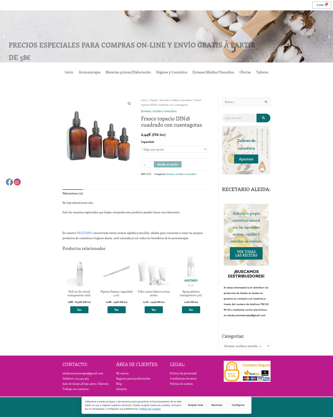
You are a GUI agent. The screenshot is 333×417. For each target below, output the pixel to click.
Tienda (153, 100)
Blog (119, 383)
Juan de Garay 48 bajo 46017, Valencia (85, 383)
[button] (4, 36)
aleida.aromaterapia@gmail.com (82, 373)
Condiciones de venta (183, 378)
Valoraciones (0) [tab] (72, 193)
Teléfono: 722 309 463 (75, 378)
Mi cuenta (122, 373)
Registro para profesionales (133, 378)
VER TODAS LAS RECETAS (246, 253)
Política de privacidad (183, 373)
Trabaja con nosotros (75, 389)
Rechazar (217, 404)
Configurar (238, 404)
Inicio (144, 100)
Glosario (121, 389)
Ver (79, 309)
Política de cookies (181, 383)
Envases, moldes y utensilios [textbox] (242, 346)
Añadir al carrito (167, 164)
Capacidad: (147, 142)
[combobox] (246, 346)
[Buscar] (263, 118)
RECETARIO (84, 233)
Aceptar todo (195, 404)
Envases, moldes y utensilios (176, 100)
